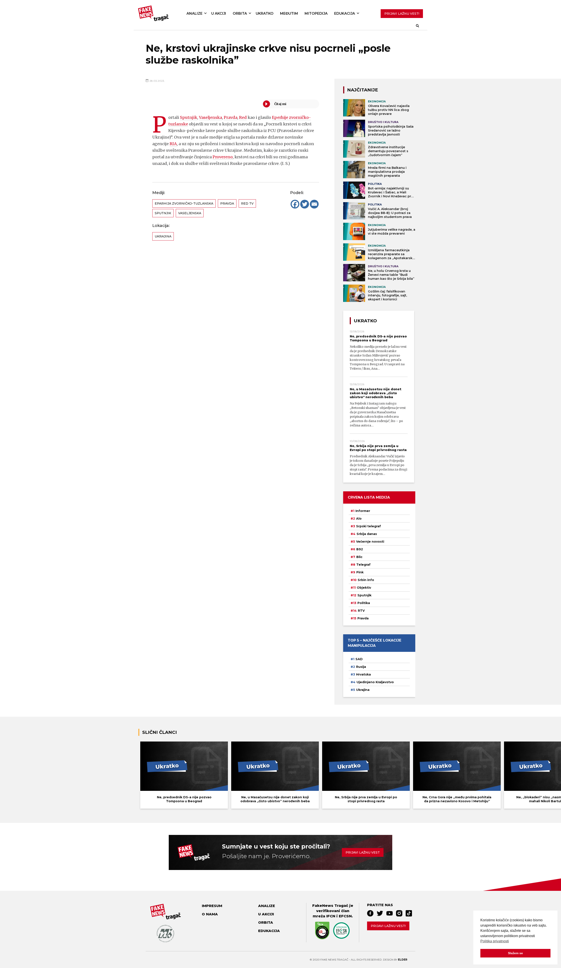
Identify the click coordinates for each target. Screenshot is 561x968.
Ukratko (264, 13)
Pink (360, 572)
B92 (359, 549)
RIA (173, 143)
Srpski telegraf (368, 526)
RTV (361, 611)
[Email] (314, 204)
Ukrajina (163, 236)
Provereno (223, 156)
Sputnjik (188, 117)
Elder (402, 959)
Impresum (212, 906)
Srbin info (366, 580)
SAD (359, 659)
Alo (359, 519)
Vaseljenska (210, 117)
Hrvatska (363, 674)
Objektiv (364, 588)
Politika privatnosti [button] (494, 941)
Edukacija (344, 13)
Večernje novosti (370, 542)
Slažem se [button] (515, 953)
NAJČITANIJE (362, 90)
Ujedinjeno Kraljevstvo (375, 682)
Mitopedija (316, 13)
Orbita (240, 13)
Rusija (361, 667)
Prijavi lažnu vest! (388, 926)
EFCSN (345, 916)
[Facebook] (295, 204)
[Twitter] (304, 204)
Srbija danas (367, 534)
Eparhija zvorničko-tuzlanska (184, 203)
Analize (194, 13)
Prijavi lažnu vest (363, 852)
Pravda (230, 117)
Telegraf (363, 565)
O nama (210, 914)
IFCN (330, 916)
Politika (363, 603)
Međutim (289, 13)
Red (243, 117)
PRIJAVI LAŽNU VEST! (401, 14)
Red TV (247, 203)
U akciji (218, 13)
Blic (359, 557)
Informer (362, 511)
